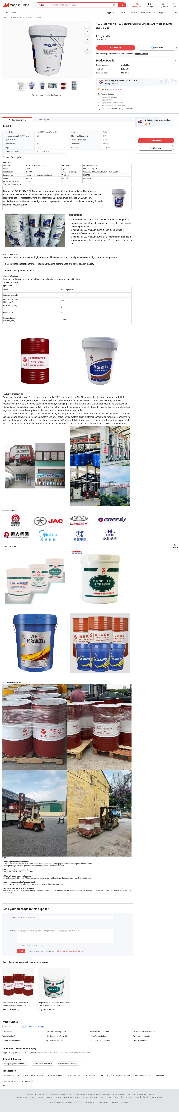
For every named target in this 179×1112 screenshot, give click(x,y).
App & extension (147, 12)
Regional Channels (118, 1094)
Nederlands (94, 1097)
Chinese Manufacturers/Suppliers (60, 1094)
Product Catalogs (37, 1026)
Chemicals (12, 17)
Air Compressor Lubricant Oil (100, 1040)
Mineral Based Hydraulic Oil (43, 1063)
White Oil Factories (55, 1075)
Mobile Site (142, 1094)
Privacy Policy (125, 1102)
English (32, 1097)
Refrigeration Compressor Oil (144, 1031)
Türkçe (137, 1097)
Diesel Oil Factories (74, 1075)
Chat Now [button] (158, 48)
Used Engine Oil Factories (33, 1075)
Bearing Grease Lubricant (12, 1040)
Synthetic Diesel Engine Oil (56, 1031)
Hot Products (29, 1094)
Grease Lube (7, 1031)
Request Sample (141, 54)
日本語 (116, 1097)
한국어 (109, 1097)
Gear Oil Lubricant (140, 1040)
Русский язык (67, 1097)
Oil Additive (104, 1075)
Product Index (131, 1094)
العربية (102, 1097)
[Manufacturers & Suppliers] (15, 5)
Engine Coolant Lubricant (99, 1036)
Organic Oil (90, 1075)
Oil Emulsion (159, 1075)
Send (21, 951)
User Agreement (103, 1102)
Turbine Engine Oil (9, 1036)
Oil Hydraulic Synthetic (121, 1075)
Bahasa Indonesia (157, 1097)
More (4, 1085)
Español (40, 1097)
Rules (175, 12)
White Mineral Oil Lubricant (68, 1063)
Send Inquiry (115, 48)
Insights (151, 1094)
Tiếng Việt (145, 1097)
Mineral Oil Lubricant (34, 17)
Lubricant (22, 17)
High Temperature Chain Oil (56, 1036)
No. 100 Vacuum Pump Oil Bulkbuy (17, 1081)
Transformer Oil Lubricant (99, 1031)
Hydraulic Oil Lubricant (54, 1040)
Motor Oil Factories (11, 1075)
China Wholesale (79, 1094)
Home (4, 17)
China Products (42, 1094)
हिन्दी (122, 1097)
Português (49, 1097)
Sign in (174, 6)
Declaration (114, 1102)
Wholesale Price (93, 1094)
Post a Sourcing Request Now (70, 951)
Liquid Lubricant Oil (142, 1075)
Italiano (77, 1097)
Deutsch (85, 1097)
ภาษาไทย (129, 1097)
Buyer (120, 12)
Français (58, 1097)
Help (133, 12)
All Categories (11, 12)
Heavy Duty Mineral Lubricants (16, 1063)
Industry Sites (105, 1094)
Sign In (100, 108)
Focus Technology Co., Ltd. (74, 1102)
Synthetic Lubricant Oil (141, 1036)
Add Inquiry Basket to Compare (48, 95)
